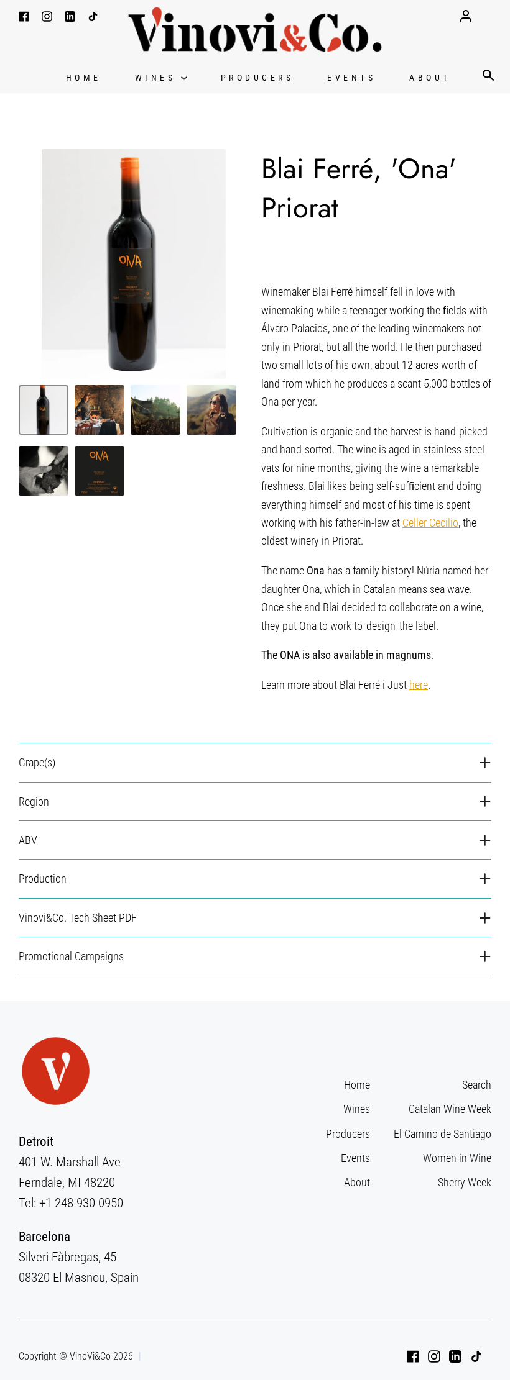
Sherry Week (464, 1182)
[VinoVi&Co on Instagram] (434, 1356)
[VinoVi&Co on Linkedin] (455, 1356)
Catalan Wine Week (450, 1108)
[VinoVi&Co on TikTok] (476, 1356)
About (430, 78)
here (418, 684)
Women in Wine (457, 1157)
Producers (257, 78)
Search (476, 1084)
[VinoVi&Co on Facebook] (413, 1356)
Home (83, 78)
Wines (158, 78)
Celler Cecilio (430, 522)
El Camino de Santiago (442, 1133)
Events (351, 78)
